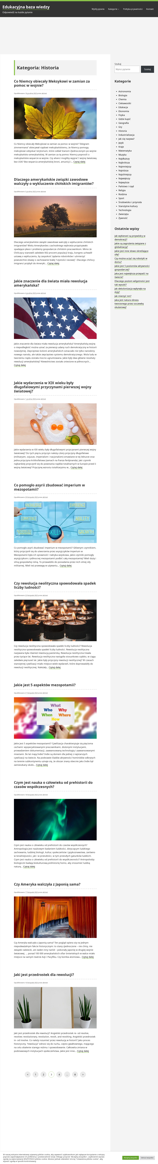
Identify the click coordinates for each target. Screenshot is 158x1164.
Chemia (122, 99)
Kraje (121, 146)
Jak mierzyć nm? (123, 296)
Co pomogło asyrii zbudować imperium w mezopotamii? (49, 487)
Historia (122, 130)
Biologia (122, 95)
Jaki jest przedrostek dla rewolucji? (44, 974)
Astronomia (124, 91)
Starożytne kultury (128, 206)
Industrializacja (126, 134)
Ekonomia (123, 111)
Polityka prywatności (133, 9)
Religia (122, 190)
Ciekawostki (124, 103)
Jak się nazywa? (126, 138)
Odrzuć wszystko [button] (147, 1158)
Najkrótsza (124, 162)
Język (121, 142)
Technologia (124, 210)
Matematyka (125, 150)
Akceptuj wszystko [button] (130, 1158)
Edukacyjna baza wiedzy (26, 7)
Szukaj (118, 63)
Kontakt (150, 9)
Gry (120, 126)
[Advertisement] (79, 35)
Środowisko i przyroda (130, 202)
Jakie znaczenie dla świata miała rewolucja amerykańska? (50, 283)
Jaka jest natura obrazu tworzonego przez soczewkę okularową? (129, 303)
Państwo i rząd (126, 186)
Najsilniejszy (124, 174)
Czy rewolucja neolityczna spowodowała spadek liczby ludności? (55, 585)
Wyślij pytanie (98, 9)
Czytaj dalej (79, 161)
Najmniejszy (124, 166)
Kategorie (112, 9)
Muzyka (122, 154)
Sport (121, 198)
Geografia (123, 122)
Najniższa (123, 170)
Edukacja (123, 107)
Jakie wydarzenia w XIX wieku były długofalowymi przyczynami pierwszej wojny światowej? (52, 386)
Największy (124, 178)
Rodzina (122, 194)
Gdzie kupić (124, 118)
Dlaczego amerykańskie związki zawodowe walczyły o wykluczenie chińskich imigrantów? (54, 181)
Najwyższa (123, 182)
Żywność (123, 218)
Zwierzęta (123, 214)
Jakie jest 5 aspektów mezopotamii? (45, 685)
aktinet (44, 93)
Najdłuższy (124, 158)
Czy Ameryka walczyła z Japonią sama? (47, 884)
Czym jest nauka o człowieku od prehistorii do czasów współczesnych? (53, 784)
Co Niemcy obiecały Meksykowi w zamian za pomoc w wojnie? (52, 83)
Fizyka (121, 115)
